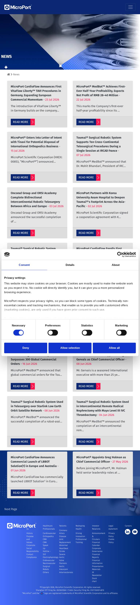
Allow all (114, 347)
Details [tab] (70, 264)
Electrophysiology (50, 557)
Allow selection (70, 347)
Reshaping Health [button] (80, 527)
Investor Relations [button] (96, 527)
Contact (29, 554)
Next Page (10, 509)
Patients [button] (62, 526)
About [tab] (116, 264)
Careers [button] (128, 526)
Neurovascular (49, 563)
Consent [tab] (24, 264)
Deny (25, 347)
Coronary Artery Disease (63, 533)
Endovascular (49, 560)
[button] (6, 67)
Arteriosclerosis (66, 572)
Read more (20, 122)
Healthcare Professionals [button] (47, 527)
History (29, 533)
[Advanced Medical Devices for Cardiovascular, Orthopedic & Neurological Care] (8, 74)
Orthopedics (48, 536)
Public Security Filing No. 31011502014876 (86, 590)
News (16, 74)
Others (46, 572)
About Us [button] (29, 527)
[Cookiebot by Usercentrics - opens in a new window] (120, 254)
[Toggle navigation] (130, 7)
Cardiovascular (49, 533)
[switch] (53, 333)
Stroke (62, 551)
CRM (44, 539)
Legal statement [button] (112, 527)
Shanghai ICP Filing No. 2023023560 (51, 590)
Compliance (31, 557)
